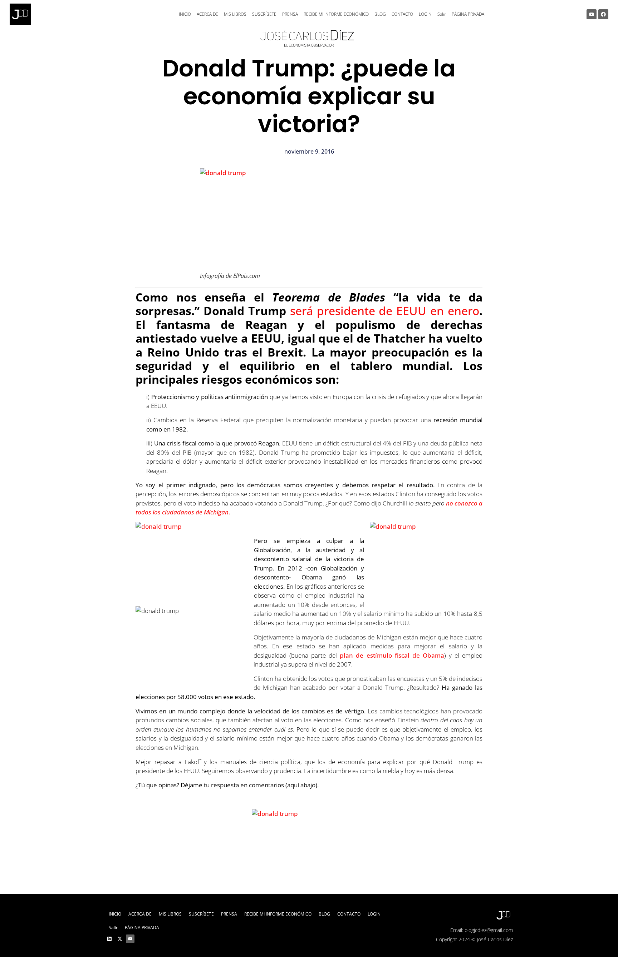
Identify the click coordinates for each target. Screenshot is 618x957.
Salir (441, 14)
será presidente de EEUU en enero (384, 310)
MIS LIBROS (235, 14)
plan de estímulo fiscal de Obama (392, 655)
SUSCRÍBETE (264, 14)
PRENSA (290, 14)
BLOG (380, 14)
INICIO (185, 14)
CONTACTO (402, 14)
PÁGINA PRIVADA (468, 14)
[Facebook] (603, 14)
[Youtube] (592, 14)
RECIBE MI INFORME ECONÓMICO (336, 14)
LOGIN (425, 14)
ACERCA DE (207, 14)
